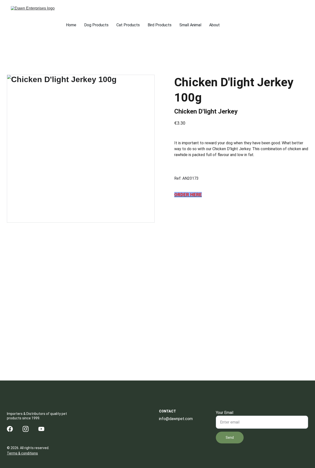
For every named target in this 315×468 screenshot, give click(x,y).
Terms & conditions (22, 453)
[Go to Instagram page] (26, 429)
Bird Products (160, 25)
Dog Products (96, 25)
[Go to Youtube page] (41, 429)
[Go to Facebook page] (10, 429)
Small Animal (190, 25)
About (214, 25)
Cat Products (128, 25)
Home (71, 25)
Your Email (224, 412)
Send (230, 437)
